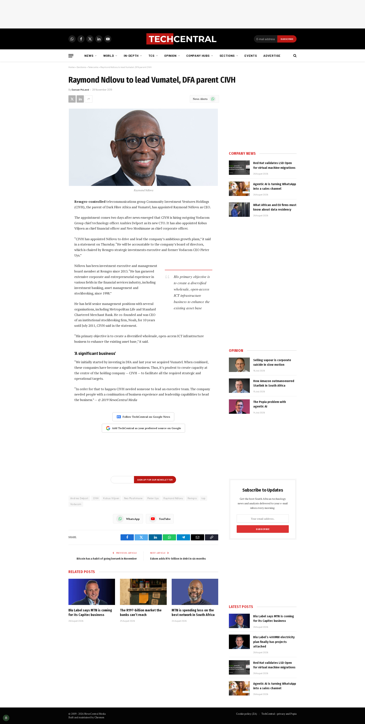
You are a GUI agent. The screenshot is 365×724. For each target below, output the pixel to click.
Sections (227, 55)
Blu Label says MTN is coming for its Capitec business (90, 612)
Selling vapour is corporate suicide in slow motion (272, 362)
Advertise (272, 55)
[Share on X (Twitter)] (72, 99)
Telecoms (93, 67)
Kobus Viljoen (111, 498)
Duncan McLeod (80, 89)
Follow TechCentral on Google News (146, 416)
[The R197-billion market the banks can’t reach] (143, 592)
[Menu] (70, 55)
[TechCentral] (182, 38)
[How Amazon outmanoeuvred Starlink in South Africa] (239, 385)
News (89, 55)
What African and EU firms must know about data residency (274, 207)
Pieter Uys (153, 498)
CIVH (96, 498)
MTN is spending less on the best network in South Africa (193, 612)
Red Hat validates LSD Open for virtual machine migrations (274, 165)
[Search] (295, 55)
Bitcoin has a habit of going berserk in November (107, 558)
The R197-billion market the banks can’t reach (141, 612)
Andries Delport (79, 498)
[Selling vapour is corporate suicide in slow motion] (239, 365)
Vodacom (75, 504)
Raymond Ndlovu (173, 498)
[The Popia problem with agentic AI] (239, 406)
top (203, 498)
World (108, 55)
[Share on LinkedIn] (80, 99)
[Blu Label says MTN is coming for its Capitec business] (91, 592)
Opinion (170, 55)
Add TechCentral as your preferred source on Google (146, 428)
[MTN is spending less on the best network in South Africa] (195, 592)
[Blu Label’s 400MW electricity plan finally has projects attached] (239, 642)
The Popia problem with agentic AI (269, 404)
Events (250, 55)
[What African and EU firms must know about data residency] (239, 209)
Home (71, 67)
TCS (151, 55)
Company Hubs (198, 55)
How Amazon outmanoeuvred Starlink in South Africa (273, 383)
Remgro (192, 498)
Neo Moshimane (133, 498)
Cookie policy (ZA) (246, 713)
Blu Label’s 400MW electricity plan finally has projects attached (274, 641)
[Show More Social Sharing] (88, 99)
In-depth (131, 55)
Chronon (99, 717)
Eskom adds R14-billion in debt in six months (178, 558)
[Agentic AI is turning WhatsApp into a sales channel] (239, 189)
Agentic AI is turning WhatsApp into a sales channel (274, 186)
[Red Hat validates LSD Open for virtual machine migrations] (239, 167)
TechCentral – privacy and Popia (279, 713)
